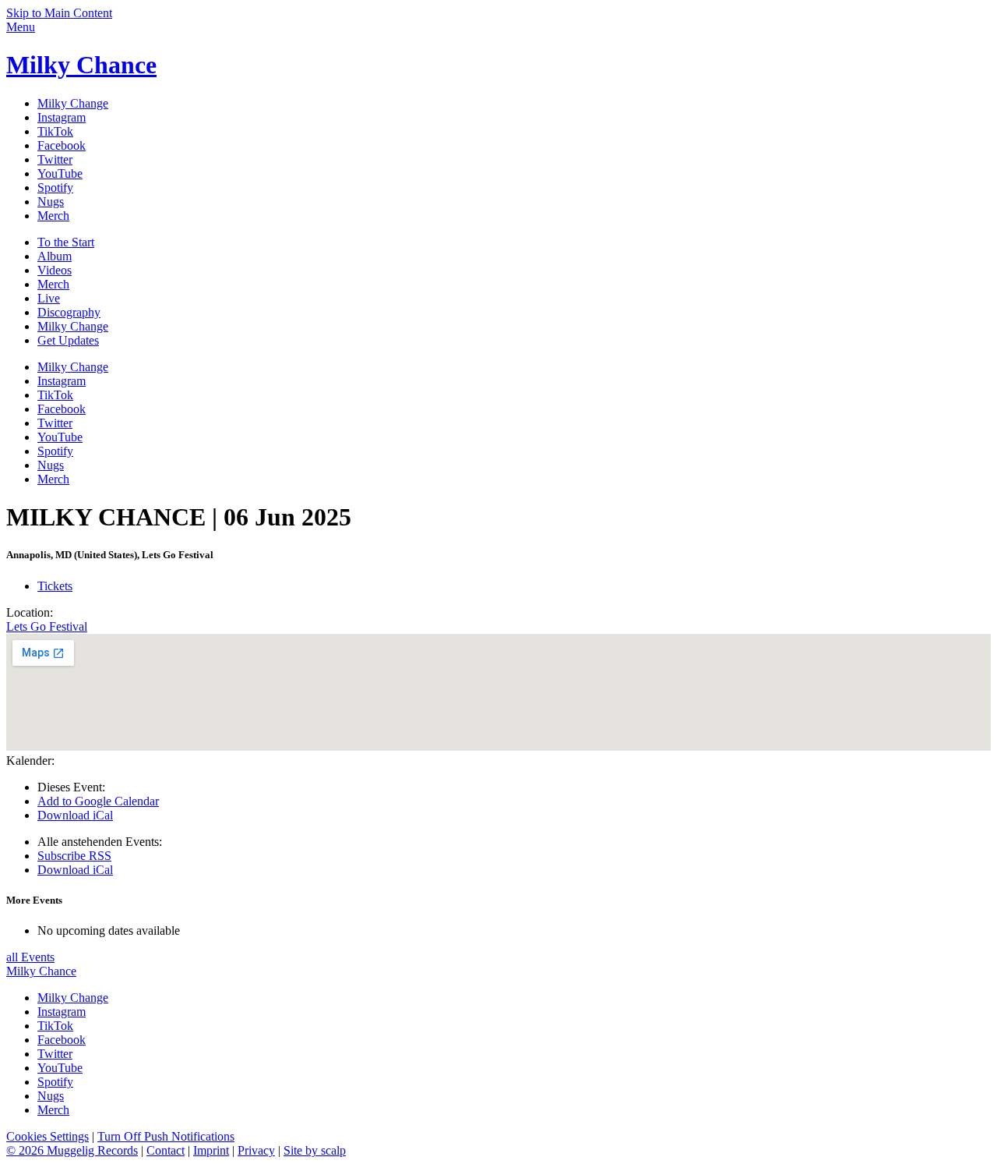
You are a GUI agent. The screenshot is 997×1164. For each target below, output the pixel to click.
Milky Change (72, 326)
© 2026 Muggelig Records (72, 1150)
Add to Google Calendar (98, 801)
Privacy (256, 1150)
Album (54, 256)
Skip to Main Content (59, 12)
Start (65, 242)
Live (48, 298)
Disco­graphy (68, 312)
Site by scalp (315, 1150)
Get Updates (68, 340)
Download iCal (75, 815)
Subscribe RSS (74, 855)
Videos (54, 270)
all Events (30, 957)
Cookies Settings (47, 1136)
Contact (165, 1150)
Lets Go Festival (46, 626)
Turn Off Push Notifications (165, 1136)
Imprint (211, 1150)
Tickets (54, 586)
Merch (53, 284)
